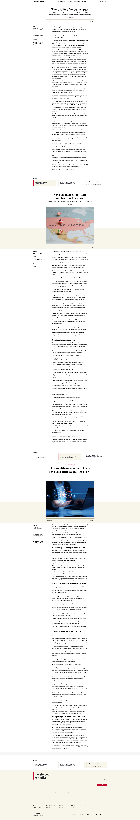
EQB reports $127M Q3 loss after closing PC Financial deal (38, 30)
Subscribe (101, 1)
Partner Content (76, 1)
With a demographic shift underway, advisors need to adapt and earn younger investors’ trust (94, 183)
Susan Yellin (49, 21)
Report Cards (69, 1)
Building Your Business (70, 6)
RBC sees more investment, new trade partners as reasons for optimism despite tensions (38, 36)
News (58, 1)
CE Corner (84, 1)
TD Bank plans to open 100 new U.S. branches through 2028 (38, 43)
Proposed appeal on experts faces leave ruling (37, 265)
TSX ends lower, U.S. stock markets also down (37, 255)
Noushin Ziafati (49, 520)
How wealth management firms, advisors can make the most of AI (68, 183)
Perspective (62, 1)
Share (91, 21)
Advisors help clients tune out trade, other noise (41, 183)
